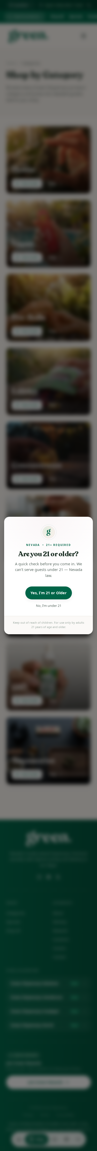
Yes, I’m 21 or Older (49, 592)
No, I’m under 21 (48, 605)
